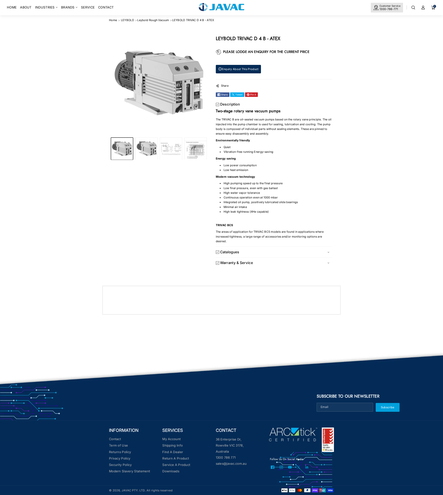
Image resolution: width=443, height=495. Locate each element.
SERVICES (172, 430)
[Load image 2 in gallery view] (146, 149)
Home (113, 20)
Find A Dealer (172, 452)
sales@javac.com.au (231, 463)
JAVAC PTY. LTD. (134, 490)
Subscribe (387, 407)
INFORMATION (123, 430)
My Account (171, 439)
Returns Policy (120, 452)
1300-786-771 (388, 9)
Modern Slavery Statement (129, 471)
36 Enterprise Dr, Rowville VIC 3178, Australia (230, 445)
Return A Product (175, 458)
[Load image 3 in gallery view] (171, 149)
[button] (46, 7)
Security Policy (120, 465)
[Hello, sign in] (423, 7)
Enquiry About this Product (238, 69)
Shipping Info (172, 445)
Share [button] (225, 85)
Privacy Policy (119, 458)
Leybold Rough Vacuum (153, 20)
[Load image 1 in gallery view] (122, 149)
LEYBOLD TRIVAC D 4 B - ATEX (193, 20)
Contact (115, 439)
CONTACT (226, 430)
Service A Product (176, 465)
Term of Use (118, 445)
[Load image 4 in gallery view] (195, 149)
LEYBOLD (127, 20)
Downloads (170, 471)
